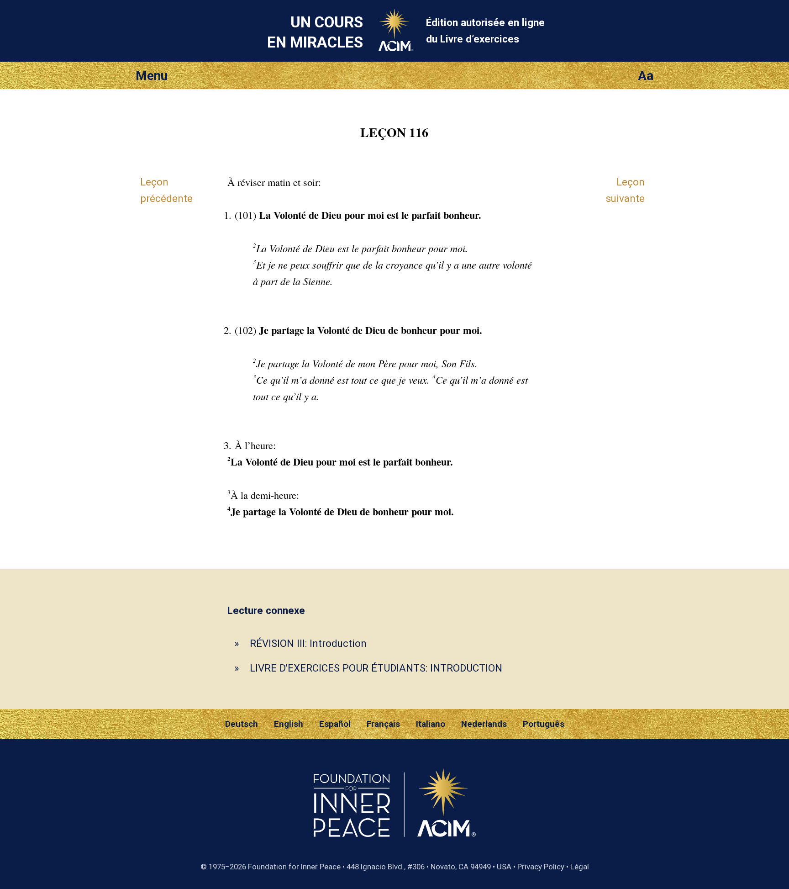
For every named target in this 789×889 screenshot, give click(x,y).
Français (383, 724)
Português (543, 724)
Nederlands (484, 724)
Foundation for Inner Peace (294, 866)
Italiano (430, 724)
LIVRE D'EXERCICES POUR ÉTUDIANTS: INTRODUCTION (376, 668)
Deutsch (241, 724)
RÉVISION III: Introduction (308, 643)
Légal (579, 866)
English (288, 724)
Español (335, 724)
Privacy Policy (540, 866)
